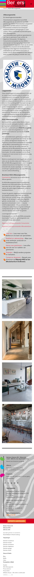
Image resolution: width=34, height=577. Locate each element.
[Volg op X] (8, 483)
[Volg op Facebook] (5, 483)
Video (4, 560)
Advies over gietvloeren (14, 245)
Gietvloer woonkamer (8, 544)
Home (5, 8)
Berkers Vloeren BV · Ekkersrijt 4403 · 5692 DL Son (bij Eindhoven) (17, 458)
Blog (4, 556)
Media (4, 558)
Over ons (9, 233)
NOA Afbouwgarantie (8, 567)
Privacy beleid (6, 570)
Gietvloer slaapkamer (8, 546)
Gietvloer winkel (7, 550)
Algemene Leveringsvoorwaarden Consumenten (15, 223)
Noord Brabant (7, 534)
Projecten (9, 252)
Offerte (8, 465)
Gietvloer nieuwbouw (8, 540)
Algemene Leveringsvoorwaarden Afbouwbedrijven (16, 226)
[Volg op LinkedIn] (11, 483)
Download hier (6, 177)
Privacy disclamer (7, 568)
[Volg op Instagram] (14, 483)
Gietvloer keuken (7, 542)
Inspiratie (9, 474)
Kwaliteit (5, 565)
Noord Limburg (16, 534)
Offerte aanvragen (16, 521)
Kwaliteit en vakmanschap (14, 238)
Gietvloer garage (7, 548)
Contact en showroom (13, 257)
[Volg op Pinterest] (17, 483)
